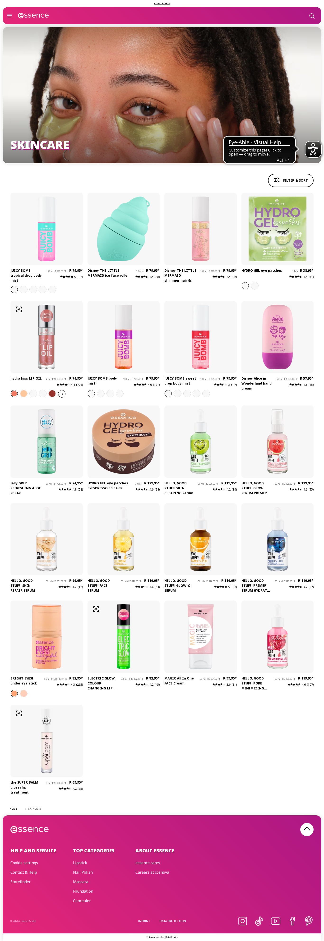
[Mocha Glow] (52, 393)
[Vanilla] (91, 393)
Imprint (144, 921)
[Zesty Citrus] (120, 393)
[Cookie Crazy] (196, 393)
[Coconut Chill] (206, 393)
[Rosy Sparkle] (14, 393)
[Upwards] (307, 829)
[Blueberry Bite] (187, 393)
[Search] (311, 15)
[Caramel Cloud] (177, 393)
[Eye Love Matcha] (245, 285)
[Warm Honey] (14, 693)
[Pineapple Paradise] (33, 289)
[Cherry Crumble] (168, 393)
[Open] (9, 15)
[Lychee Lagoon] (110, 393)
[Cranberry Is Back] (33, 393)
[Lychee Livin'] (14, 289)
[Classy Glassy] (42, 393)
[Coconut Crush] (42, 289)
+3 (61, 393)
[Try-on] (19, 309)
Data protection (173, 921)
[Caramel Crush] (101, 393)
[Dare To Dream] (255, 285)
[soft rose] (24, 693)
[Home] (33, 15)
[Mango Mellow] (52, 289)
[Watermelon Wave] (24, 289)
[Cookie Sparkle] (24, 393)
